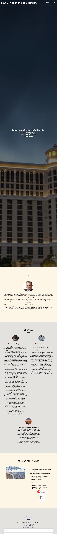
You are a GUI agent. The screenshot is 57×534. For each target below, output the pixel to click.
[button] (53, 2)
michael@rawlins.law (29, 527)
